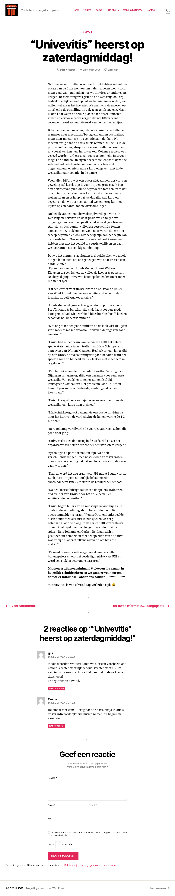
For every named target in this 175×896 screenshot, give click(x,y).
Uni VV (19, 888)
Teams (98, 9)
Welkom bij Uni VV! (132, 9)
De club (112, 9)
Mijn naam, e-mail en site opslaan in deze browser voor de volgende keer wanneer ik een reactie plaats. (89, 833)
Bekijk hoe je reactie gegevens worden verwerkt (90, 865)
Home (76, 9)
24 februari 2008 (91, 69)
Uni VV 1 (87, 32)
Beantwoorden (56, 688)
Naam (51, 805)
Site (50, 818)
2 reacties (113, 69)
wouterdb (70, 69)
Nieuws (87, 9)
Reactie (52, 778)
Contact (151, 9)
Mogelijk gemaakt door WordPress (45, 888)
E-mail (93, 805)
